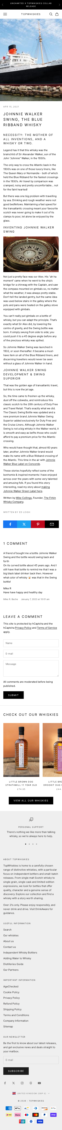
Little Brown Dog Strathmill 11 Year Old (21, 783)
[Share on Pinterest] (38, 524)
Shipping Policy (12, 1009)
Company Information (15, 1020)
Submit (13, 695)
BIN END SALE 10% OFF (31, 5)
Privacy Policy (23, 627)
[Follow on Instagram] (22, 1083)
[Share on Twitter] (24, 524)
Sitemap (8, 1026)
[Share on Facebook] (10, 524)
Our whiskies (11, 935)
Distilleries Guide (13, 964)
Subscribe (16, 1071)
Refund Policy (11, 1003)
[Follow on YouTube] (39, 1083)
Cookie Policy (11, 992)
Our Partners (11, 969)
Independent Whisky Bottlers (20, 952)
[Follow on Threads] (30, 1083)
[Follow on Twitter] (13, 1083)
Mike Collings (24, 497)
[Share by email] (52, 524)
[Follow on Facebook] (5, 1083)
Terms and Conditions (16, 1015)
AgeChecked (10, 986)
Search (7, 929)
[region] (31, 828)
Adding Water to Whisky (17, 958)
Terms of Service (47, 627)
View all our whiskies (31, 800)
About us (8, 941)
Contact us (9, 947)
